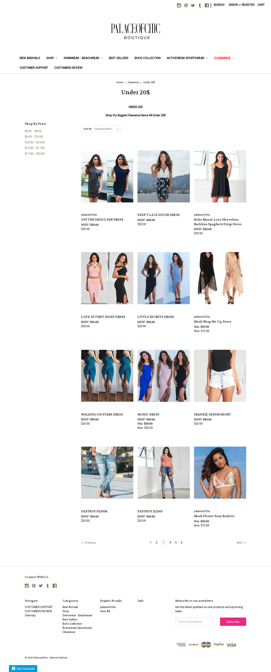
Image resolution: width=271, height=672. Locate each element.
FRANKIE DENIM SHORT (212, 415)
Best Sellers (118, 58)
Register (248, 4)
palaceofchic (108, 607)
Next (240, 542)
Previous (90, 542)
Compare (106, 172)
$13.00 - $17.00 (35, 148)
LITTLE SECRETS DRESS (155, 317)
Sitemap (30, 615)
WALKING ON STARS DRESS (102, 415)
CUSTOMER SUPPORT (34, 68)
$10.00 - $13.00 (35, 142)
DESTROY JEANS (149, 511)
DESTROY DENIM (94, 511)
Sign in (233, 4)
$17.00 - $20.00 (35, 153)
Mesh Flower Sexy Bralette (214, 516)
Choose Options (107, 179)
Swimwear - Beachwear (82, 58)
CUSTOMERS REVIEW (68, 68)
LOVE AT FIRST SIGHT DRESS (103, 317)
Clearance (222, 58)
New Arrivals (30, 58)
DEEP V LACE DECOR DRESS (158, 215)
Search (219, 4)
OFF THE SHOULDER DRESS (102, 220)
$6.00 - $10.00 (34, 136)
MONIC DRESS (148, 415)
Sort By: (88, 128)
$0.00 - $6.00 (33, 131)
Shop (50, 58)
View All (105, 611)
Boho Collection (147, 58)
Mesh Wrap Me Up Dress (212, 322)
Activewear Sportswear (186, 58)
